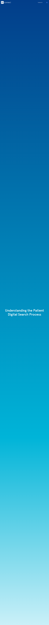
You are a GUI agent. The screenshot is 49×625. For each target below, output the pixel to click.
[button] (47, 2)
